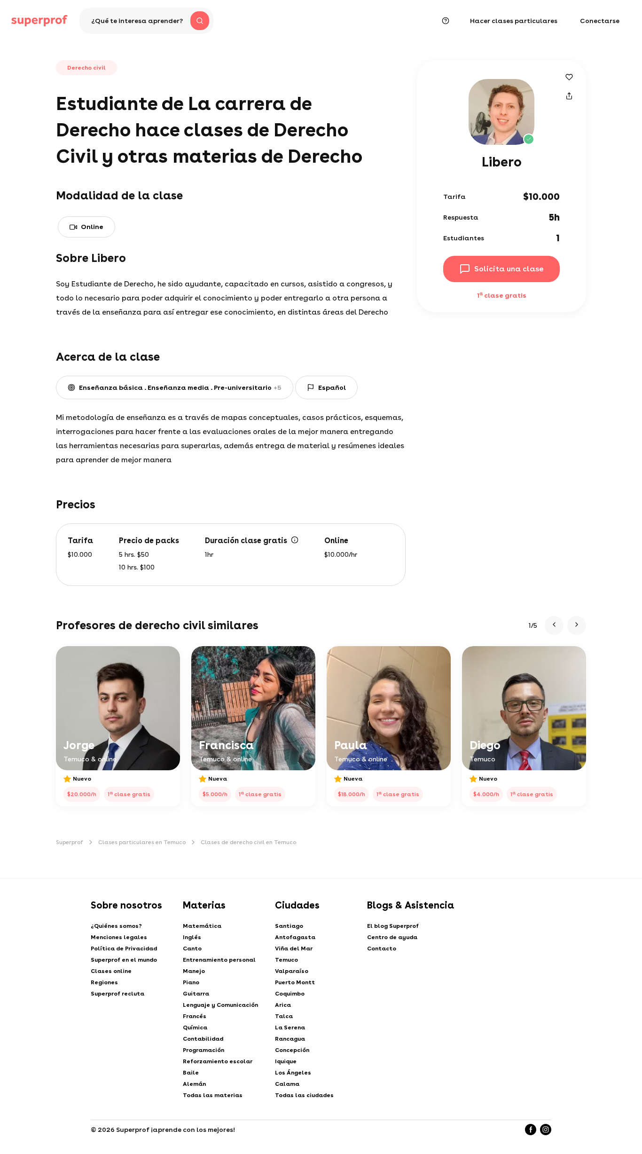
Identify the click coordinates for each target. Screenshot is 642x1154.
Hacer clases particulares (513, 20)
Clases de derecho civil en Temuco (248, 842)
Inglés (192, 937)
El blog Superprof (393, 926)
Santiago (289, 926)
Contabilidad (203, 1038)
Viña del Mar (294, 948)
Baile (191, 1072)
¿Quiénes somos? (116, 926)
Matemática (202, 926)
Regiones (104, 982)
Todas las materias (213, 1095)
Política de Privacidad (124, 948)
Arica (283, 1005)
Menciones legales (119, 937)
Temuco (286, 959)
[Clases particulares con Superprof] (39, 20)
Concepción (292, 1050)
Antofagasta (295, 937)
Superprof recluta (117, 993)
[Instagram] (545, 1129)
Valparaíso (291, 971)
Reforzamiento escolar (217, 1061)
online (92, 226)
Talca (284, 1016)
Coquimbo (290, 993)
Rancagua (290, 1038)
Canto (192, 948)
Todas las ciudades (304, 1095)
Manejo (194, 971)
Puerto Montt (295, 982)
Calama (287, 1084)
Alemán (194, 1084)
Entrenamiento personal (219, 959)
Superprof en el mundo (124, 959)
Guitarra (196, 993)
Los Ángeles (293, 1072)
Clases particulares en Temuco (142, 842)
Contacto (381, 948)
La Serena (290, 1027)
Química (195, 1027)
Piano (191, 982)
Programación (203, 1050)
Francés (194, 1016)
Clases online (111, 971)
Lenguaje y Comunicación (220, 1005)
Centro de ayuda (392, 937)
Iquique (286, 1061)
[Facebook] (530, 1129)
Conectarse (599, 20)
